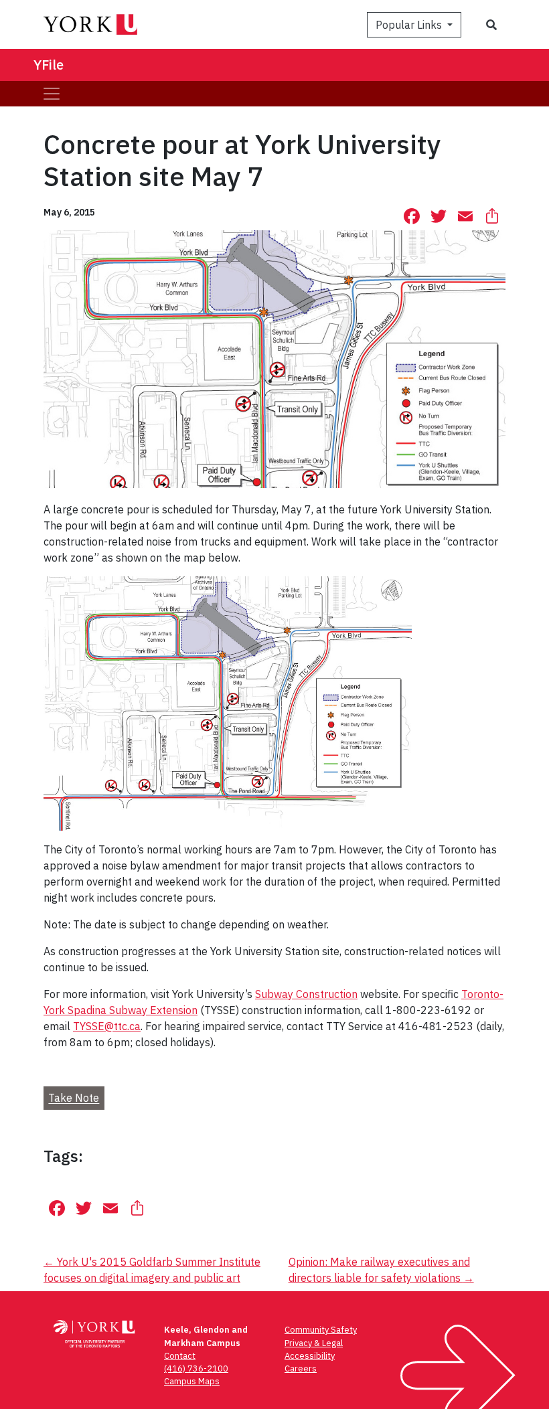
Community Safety (321, 1329)
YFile (48, 65)
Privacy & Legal (314, 1343)
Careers (301, 1368)
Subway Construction (306, 994)
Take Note (73, 1098)
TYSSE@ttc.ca (107, 1026)
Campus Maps (192, 1381)
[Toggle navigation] (51, 93)
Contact (179, 1355)
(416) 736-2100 (196, 1368)
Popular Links (410, 24)
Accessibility (310, 1355)
